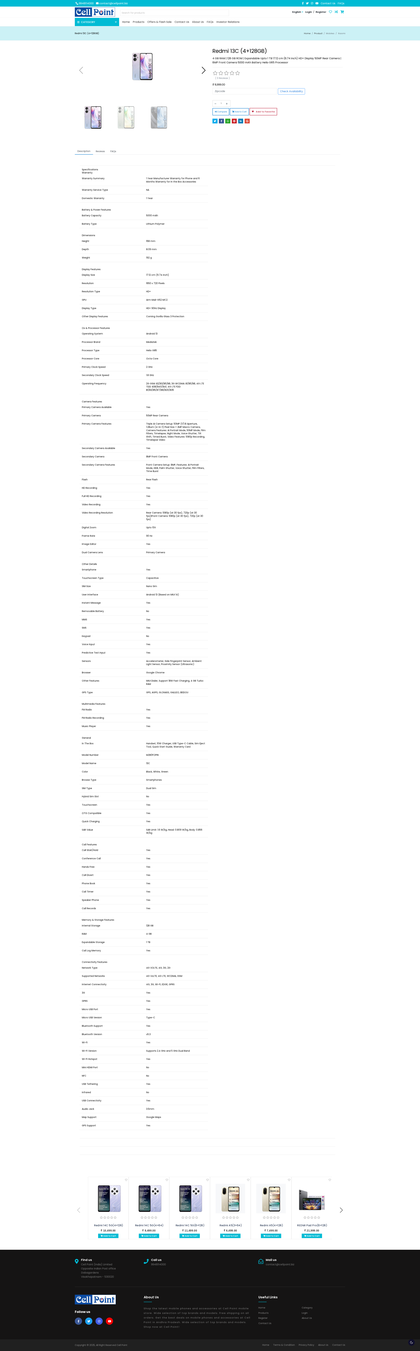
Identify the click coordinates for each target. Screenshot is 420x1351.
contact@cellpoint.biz (113, 3)
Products (263, 1313)
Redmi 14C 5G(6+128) (190, 1225)
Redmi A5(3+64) (231, 1225)
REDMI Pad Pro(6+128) (312, 1225)
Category (307, 1307)
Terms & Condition (284, 1345)
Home (307, 33)
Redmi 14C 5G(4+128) (108, 1225)
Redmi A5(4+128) (271, 1225)
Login (305, 1313)
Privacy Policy (306, 1345)
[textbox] (174, 13)
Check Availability (291, 91)
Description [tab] (83, 151)
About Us (307, 1318)
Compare (222, 111)
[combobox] (174, 13)
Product (318, 33)
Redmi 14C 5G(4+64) (149, 1225)
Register (263, 1318)
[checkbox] (411, 1342)
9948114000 (86, 3)
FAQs (341, 3)
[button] (203, 70)
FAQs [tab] (113, 151)
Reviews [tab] (100, 151)
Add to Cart (240, 111)
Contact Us (328, 3)
